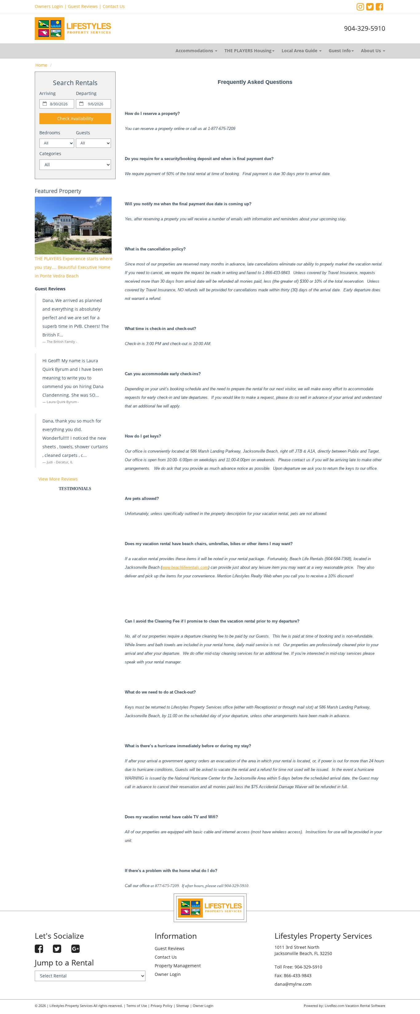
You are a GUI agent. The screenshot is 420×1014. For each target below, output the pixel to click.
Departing (86, 93)
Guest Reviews (83, 6)
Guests (83, 133)
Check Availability (75, 118)
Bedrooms (49, 133)
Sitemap (182, 1006)
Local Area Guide (300, 50)
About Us (371, 50)
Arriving (47, 93)
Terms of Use (136, 1006)
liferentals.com (195, 567)
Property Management (178, 966)
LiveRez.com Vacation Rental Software (355, 1006)
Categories (50, 153)
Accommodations (195, 50)
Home (41, 65)
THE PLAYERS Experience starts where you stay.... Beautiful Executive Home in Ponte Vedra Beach (74, 267)
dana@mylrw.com (293, 984)
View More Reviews (58, 479)
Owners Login (49, 6)
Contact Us (114, 6)
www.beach (172, 567)
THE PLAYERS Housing (247, 50)
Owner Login (168, 974)
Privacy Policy (161, 1006)
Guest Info (340, 50)
